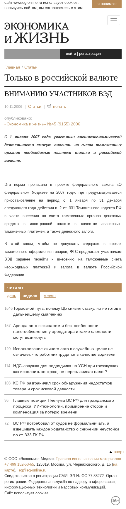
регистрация (90, 53)
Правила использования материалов (88, 459)
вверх (119, 451)
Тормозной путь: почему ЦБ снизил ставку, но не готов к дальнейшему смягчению (67, 311)
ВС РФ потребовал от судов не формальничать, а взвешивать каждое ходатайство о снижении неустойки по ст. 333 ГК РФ (66, 429)
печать (59, 106)
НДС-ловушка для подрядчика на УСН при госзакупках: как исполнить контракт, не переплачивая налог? (66, 368)
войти (71, 53)
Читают (15, 287)
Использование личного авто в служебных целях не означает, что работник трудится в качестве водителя (64, 351)
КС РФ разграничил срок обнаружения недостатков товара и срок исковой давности (62, 386)
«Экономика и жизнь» (42, 124)
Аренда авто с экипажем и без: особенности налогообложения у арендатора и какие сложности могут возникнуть (62, 331)
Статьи (34, 106)
